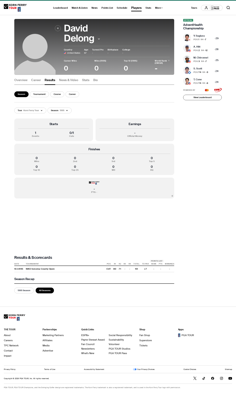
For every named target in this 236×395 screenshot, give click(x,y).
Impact (7, 355)
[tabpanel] (94, 191)
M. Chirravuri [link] (200, 57)
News (95, 7)
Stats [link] (85, 80)
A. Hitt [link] (196, 46)
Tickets (143, 345)
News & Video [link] (68, 80)
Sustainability (116, 339)
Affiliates (47, 340)
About (7, 335)
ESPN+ (85, 335)
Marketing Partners (53, 335)
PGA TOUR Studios (119, 348)
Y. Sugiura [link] (199, 35)
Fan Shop (144, 335)
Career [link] (36, 80)
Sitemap (228, 369)
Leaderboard (60, 7)
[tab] (20, 81)
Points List (107, 7)
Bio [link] (95, 80)
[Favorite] (58, 28)
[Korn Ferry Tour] (15, 8)
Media (46, 345)
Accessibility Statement (94, 369)
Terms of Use (49, 369)
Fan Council (88, 344)
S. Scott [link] (197, 68)
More (159, 8)
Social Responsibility (120, 335)
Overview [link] (20, 80)
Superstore (145, 340)
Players (136, 8)
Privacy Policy (9, 369)
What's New (87, 353)
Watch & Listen (80, 7)
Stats (148, 7)
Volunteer (114, 344)
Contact (8, 350)
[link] (202, 24)
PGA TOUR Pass (118, 353)
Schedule (122, 7)
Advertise (48, 350)
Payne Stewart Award (93, 339)
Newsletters (88, 348)
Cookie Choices (190, 369)
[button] (99, 39)
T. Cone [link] (197, 79)
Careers (8, 340)
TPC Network (11, 345)
